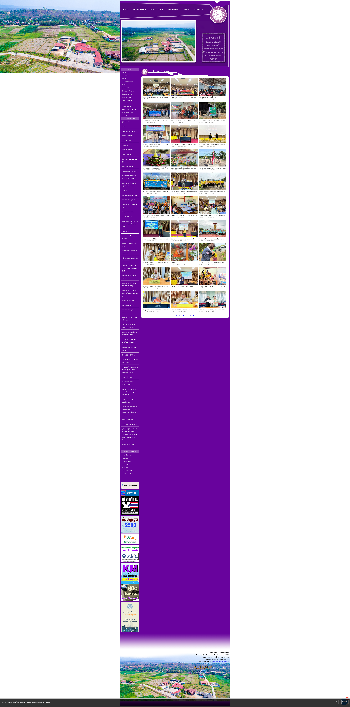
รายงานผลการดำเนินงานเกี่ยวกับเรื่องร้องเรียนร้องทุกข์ (130, 293)
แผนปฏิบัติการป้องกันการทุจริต (129, 244)
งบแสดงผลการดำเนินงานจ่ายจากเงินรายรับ (129, 333)
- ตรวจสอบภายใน (127, 474)
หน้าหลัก (125, 9)
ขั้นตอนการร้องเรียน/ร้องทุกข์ (129, 160)
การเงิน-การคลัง (127, 140)
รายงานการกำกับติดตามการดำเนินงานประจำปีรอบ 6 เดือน (129, 268)
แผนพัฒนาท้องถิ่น (127, 136)
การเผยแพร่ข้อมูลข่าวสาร (129, 424)
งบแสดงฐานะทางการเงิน (129, 195)
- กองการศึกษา (127, 470)
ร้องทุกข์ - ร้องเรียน (128, 91)
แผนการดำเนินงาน (127, 166)
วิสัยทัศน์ (124, 79)
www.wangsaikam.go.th (221, 661)
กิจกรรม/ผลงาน (173, 9)
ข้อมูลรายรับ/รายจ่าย (128, 212)
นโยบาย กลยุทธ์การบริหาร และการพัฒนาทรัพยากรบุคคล (130, 224)
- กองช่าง (125, 467)
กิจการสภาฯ (125, 145)
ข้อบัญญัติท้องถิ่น (127, 150)
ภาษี (123, 126)
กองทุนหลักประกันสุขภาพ (129, 131)
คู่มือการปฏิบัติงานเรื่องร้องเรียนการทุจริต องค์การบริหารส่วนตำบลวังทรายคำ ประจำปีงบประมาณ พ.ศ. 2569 (130, 434)
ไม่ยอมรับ (345, 702)
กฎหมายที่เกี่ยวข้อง (127, 377)
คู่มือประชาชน (126, 122)
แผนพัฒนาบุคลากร (127, 420)
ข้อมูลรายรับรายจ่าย (128, 305)
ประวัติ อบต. (125, 75)
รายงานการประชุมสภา (128, 200)
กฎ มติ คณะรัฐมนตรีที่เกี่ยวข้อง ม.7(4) (128, 400)
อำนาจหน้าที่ (125, 88)
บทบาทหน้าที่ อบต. (127, 154)
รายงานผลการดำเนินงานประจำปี (129, 277)
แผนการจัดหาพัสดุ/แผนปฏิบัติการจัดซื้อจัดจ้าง (129, 184)
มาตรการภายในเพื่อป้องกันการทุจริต (130, 252)
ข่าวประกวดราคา (127, 97)
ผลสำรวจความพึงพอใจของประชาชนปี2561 (129, 326)
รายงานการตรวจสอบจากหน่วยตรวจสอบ (129, 318)
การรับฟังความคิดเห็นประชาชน (128, 114)
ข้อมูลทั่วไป (125, 72)
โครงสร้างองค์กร (127, 82)
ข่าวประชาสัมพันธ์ (127, 94)
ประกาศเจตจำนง (127, 216)
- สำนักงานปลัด (126, 461)
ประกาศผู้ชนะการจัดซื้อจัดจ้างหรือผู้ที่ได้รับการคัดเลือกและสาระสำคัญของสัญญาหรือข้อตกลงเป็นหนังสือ (129, 344)
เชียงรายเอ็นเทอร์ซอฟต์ (222, 672)
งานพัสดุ (124, 190)
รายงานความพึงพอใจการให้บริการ (129, 237)
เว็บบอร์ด (186, 9)
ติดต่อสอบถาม (198, 9)
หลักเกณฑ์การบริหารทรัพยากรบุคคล (128, 383)
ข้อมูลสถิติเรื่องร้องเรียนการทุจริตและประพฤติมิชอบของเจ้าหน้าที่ (130, 392)
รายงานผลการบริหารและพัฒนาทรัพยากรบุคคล (129, 284)
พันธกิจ (124, 85)
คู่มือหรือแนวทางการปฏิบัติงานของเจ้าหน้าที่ (130, 259)
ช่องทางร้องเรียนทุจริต (129, 110)
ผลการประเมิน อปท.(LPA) (129, 171)
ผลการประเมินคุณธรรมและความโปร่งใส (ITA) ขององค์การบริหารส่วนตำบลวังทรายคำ (130, 411)
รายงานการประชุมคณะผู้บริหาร (129, 311)
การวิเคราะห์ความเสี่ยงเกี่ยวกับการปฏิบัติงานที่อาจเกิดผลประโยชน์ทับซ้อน (130, 370)
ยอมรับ (336, 702)
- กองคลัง (125, 464)
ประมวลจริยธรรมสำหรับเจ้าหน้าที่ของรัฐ (130, 361)
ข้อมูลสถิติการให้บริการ (128, 355)
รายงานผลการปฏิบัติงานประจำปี (129, 205)
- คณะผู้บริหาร (126, 455)
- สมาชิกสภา (126, 458)
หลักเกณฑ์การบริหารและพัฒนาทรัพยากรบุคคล (129, 177)
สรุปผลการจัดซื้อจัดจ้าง (129, 300)
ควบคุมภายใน (126, 231)
